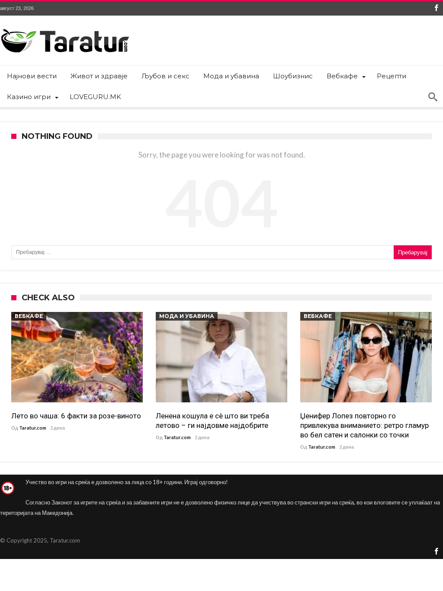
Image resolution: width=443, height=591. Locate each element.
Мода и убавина (186, 316)
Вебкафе (29, 316)
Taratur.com (32, 427)
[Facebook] (436, 8)
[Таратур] (65, 28)
